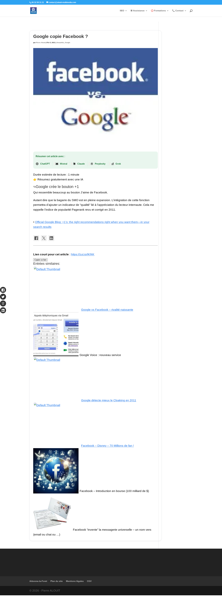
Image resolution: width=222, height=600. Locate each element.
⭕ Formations (158, 11)
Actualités (60, 42)
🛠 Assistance (137, 11)
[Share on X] (44, 238)
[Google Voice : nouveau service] (56, 355)
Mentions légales (75, 581)
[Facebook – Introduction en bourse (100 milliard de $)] (56, 491)
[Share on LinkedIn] (51, 238)
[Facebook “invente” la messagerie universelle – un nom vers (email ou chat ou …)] (52, 529)
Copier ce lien (40, 260)
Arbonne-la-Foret (38, 581)
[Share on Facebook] (36, 238)
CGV (89, 581)
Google (67, 42)
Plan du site (56, 581)
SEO (122, 11)
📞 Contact (177, 11)
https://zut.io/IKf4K (82, 254)
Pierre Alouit (40, 42)
